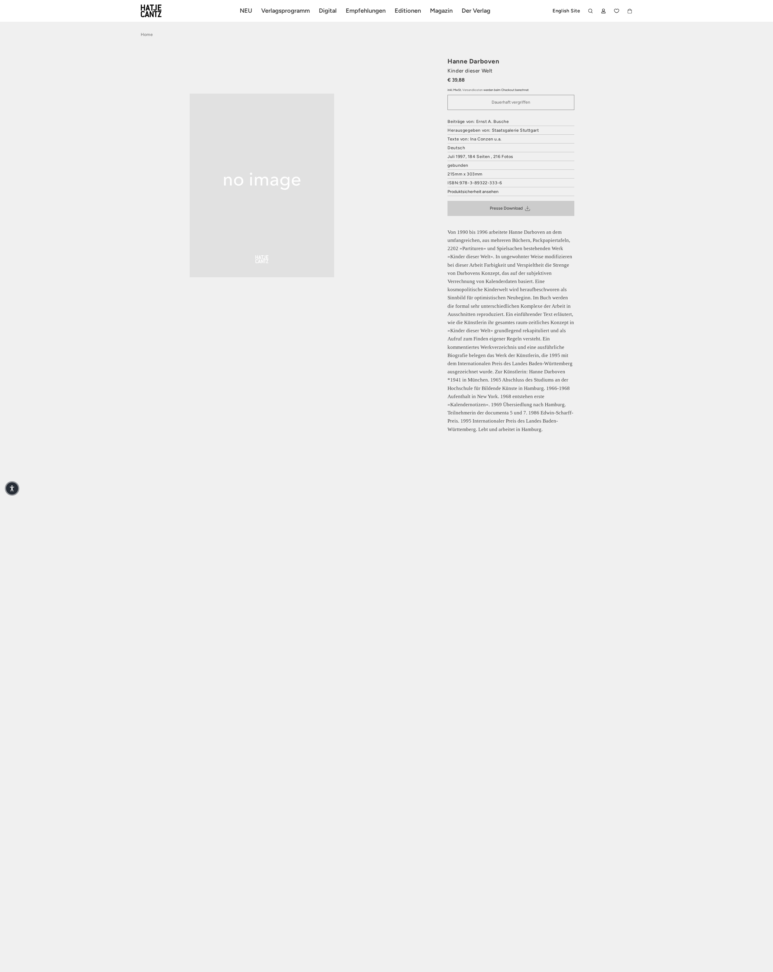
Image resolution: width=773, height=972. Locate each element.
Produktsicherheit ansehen (473, 191)
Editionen (408, 10)
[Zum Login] (603, 11)
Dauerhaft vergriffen (511, 102)
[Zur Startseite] (158, 11)
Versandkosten (472, 90)
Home (147, 34)
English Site (566, 11)
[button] (12, 488)
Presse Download (506, 208)
